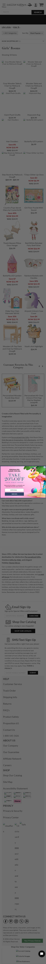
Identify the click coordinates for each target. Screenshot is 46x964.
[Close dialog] (45, 467)
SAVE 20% (14, 494)
